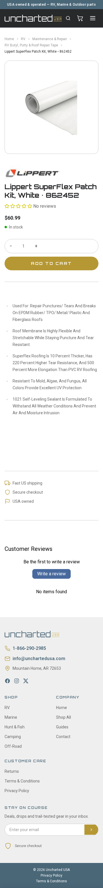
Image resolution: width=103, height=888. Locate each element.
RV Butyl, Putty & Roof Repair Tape (31, 45)
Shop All (63, 717)
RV (23, 39)
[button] (18, 206)
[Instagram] (16, 681)
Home (9, 39)
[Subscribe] (91, 830)
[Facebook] (7, 681)
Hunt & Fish (15, 727)
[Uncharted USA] (33, 18)
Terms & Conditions (22, 781)
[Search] (68, 18)
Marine (11, 717)
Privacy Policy (17, 790)
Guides (62, 727)
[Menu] (92, 18)
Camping (13, 736)
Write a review (51, 573)
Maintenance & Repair (49, 39)
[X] (26, 681)
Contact (63, 736)
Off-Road (13, 746)
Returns (12, 771)
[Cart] (80, 18)
